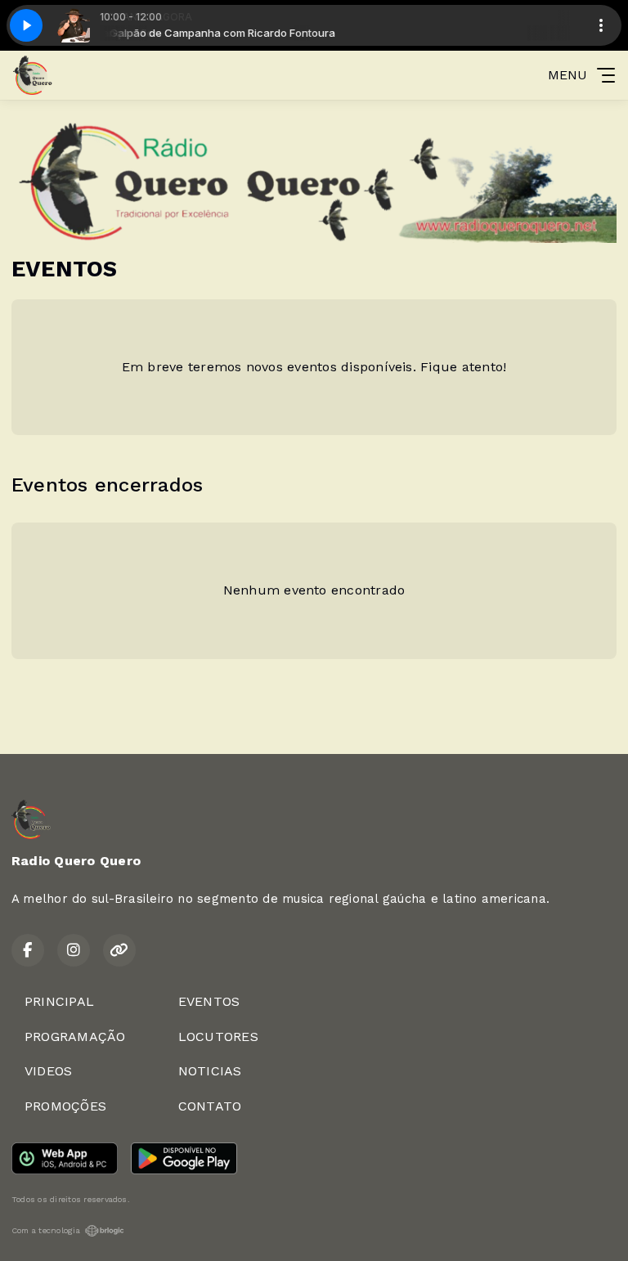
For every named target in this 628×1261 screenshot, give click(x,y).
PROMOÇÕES (65, 1106)
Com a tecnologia (45, 1230)
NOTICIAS (210, 1071)
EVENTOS (209, 1001)
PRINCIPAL (59, 1001)
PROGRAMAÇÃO (75, 1036)
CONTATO (210, 1106)
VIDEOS (48, 1071)
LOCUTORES (218, 1036)
